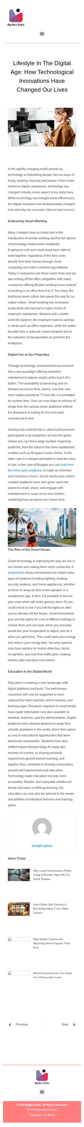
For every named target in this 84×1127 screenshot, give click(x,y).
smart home (16, 572)
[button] (42, 33)
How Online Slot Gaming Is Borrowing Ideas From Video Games (51, 908)
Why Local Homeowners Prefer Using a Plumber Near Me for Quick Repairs (52, 874)
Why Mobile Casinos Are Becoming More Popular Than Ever (51, 943)
